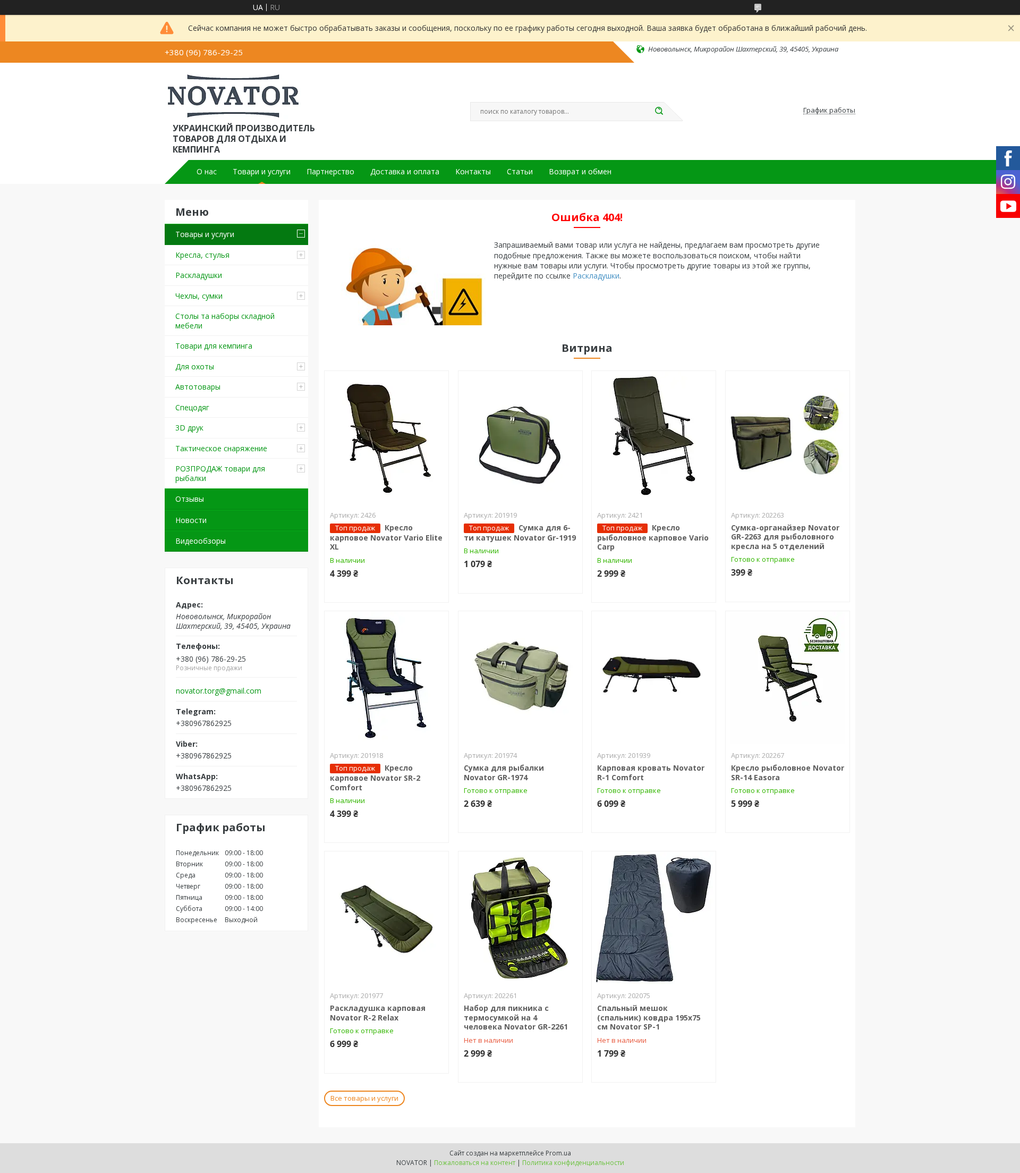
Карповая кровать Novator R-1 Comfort (650, 772)
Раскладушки (198, 275)
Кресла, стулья (202, 255)
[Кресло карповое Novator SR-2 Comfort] (386, 677)
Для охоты (194, 366)
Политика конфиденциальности (573, 1162)
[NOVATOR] (233, 94)
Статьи (520, 171)
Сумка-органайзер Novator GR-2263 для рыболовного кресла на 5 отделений (785, 536)
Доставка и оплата (404, 171)
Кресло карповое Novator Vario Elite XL (386, 537)
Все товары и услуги (364, 1098)
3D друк (189, 428)
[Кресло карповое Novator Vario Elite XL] (386, 437)
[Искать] (658, 111)
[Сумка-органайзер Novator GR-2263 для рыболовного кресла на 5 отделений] (787, 437)
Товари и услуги (262, 171)
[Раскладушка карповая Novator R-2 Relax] (386, 917)
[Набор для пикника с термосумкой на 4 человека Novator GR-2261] (520, 917)
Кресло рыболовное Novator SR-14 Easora (787, 772)
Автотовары (197, 387)
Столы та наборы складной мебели (225, 321)
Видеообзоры (200, 541)
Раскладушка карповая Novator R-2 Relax (378, 1013)
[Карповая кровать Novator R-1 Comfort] (654, 677)
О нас (207, 171)
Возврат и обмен (580, 171)
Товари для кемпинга (213, 346)
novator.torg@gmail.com (218, 691)
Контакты (473, 171)
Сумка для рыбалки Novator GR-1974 (504, 772)
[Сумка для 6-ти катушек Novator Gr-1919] (520, 437)
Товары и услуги (204, 234)
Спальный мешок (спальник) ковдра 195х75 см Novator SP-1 (649, 1017)
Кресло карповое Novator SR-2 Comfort (375, 777)
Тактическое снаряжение (221, 448)
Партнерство (330, 171)
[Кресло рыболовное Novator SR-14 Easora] (787, 677)
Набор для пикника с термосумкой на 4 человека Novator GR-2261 (516, 1017)
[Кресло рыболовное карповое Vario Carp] (654, 437)
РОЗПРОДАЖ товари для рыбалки (220, 473)
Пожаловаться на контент (474, 1162)
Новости (191, 520)
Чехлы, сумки (199, 296)
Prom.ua (558, 1153)
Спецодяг (192, 407)
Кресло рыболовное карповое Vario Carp (653, 537)
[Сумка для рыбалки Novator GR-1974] (520, 677)
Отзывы (189, 499)
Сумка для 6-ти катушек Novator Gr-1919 (520, 532)
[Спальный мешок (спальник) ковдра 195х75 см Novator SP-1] (654, 917)
